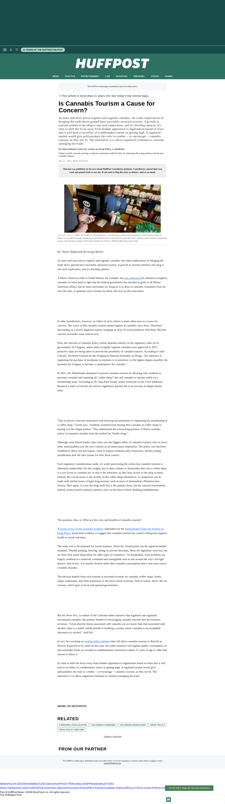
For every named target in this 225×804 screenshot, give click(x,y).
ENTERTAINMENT (90, 76)
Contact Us (26, 788)
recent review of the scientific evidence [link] (82, 528)
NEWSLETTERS (104, 784)
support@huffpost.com (112, 763)
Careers (47, 788)
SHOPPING (121, 76)
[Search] (16, 50)
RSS (35, 788)
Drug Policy (157, 725)
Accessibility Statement (114, 788)
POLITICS (70, 76)
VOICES (155, 76)
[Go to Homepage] (168, 799)
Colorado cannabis (103, 725)
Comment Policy (78, 788)
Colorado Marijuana (133, 725)
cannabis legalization (73, 725)
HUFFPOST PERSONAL (68, 784)
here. (145, 95)
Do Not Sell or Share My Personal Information (189, 788)
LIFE (107, 76)
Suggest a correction (112, 736)
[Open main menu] (5, 50)
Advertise (15, 788)
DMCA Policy (94, 788)
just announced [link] (132, 277)
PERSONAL (139, 76)
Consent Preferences (153, 788)
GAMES (168, 76)
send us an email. (148, 172)
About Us (5, 788)
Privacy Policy (134, 788)
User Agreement (60, 788)
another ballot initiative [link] (97, 641)
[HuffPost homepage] (39, 781)
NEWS (56, 76)
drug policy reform (71, 729)
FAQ (153, 761)
